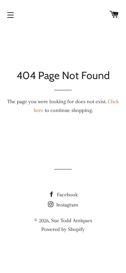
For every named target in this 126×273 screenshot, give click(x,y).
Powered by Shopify (63, 229)
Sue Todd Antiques (71, 220)
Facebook (67, 194)
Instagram (66, 205)
